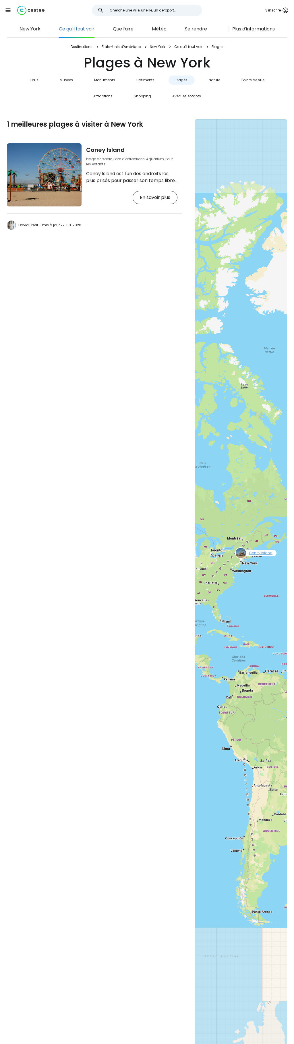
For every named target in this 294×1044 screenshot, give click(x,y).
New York (30, 29)
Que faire (123, 29)
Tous (34, 80)
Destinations (81, 46)
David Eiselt (28, 225)
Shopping (142, 96)
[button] (8, 10)
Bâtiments (145, 80)
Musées (66, 80)
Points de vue (252, 80)
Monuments (104, 80)
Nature (214, 80)
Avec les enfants (186, 96)
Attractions (103, 96)
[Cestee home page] (31, 10)
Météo (159, 29)
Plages (181, 80)
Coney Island (105, 150)
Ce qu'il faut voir (76, 29)
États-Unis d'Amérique (121, 46)
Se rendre (196, 29)
